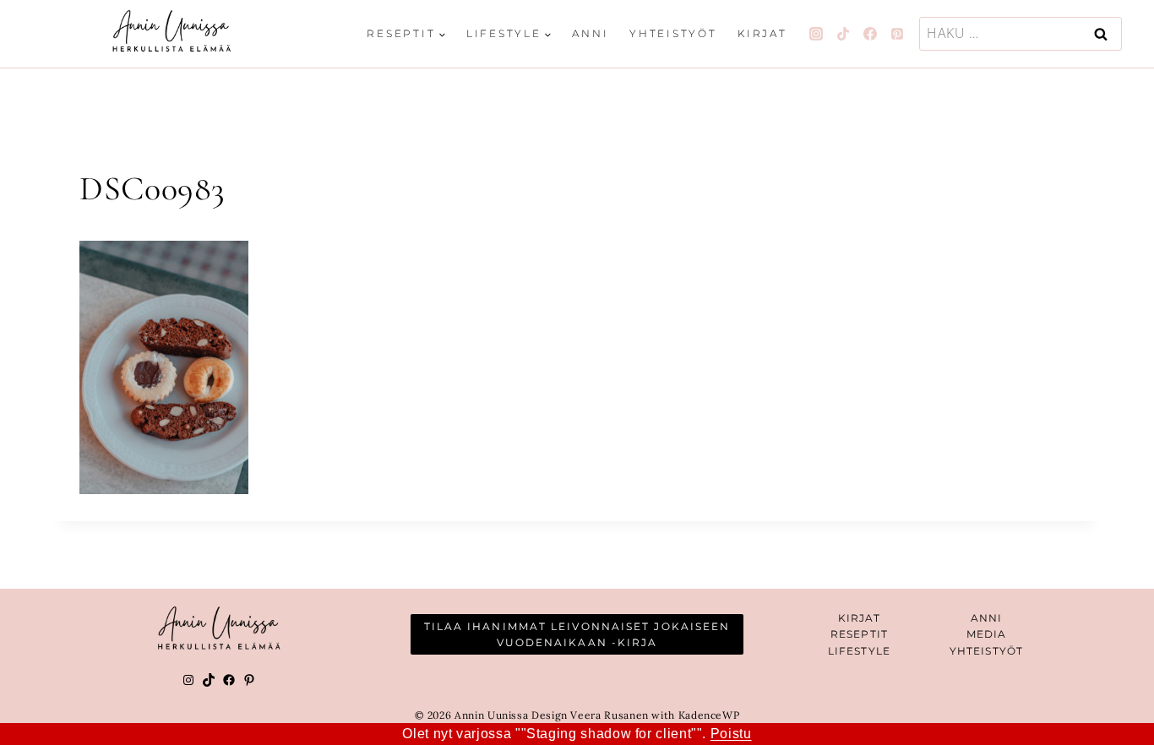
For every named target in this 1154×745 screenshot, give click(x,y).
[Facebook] (870, 33)
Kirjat (762, 33)
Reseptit (859, 634)
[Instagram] (816, 33)
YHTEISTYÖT (986, 650)
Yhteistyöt (673, 33)
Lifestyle (859, 650)
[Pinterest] (897, 33)
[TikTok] (843, 33)
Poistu (731, 733)
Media (986, 634)
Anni (590, 33)
